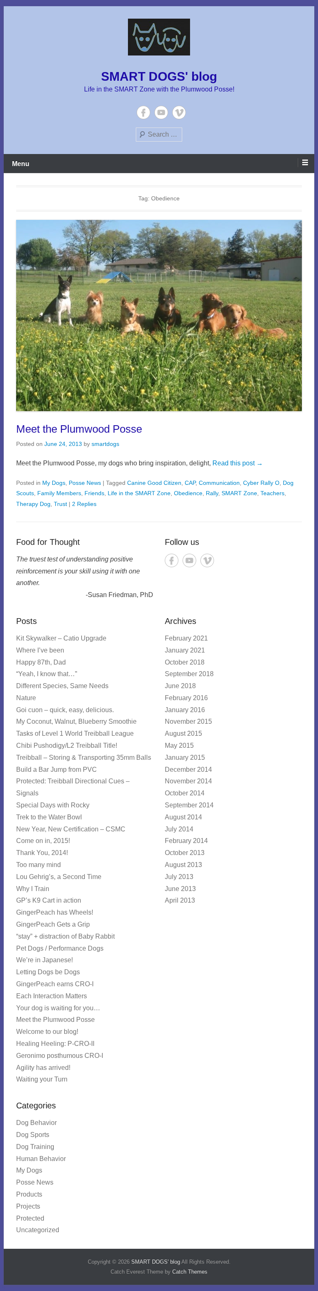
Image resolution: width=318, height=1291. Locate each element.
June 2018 (180, 685)
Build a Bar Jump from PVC (56, 769)
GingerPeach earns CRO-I (55, 984)
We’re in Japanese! (44, 959)
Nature (26, 697)
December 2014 (188, 769)
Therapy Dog (33, 504)
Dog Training (35, 1146)
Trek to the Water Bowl (49, 817)
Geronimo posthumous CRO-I (59, 1055)
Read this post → (237, 463)
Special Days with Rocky (52, 805)
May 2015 (179, 745)
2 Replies (84, 504)
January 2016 (185, 709)
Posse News (85, 482)
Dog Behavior (36, 1122)
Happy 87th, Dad (41, 662)
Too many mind (38, 864)
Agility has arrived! (43, 1067)
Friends (94, 493)
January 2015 (185, 757)
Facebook (143, 112)
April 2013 (180, 900)
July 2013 (179, 876)
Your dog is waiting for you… (58, 1008)
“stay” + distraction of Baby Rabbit (65, 936)
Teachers (272, 493)
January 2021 (185, 650)
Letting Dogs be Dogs (48, 971)
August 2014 (183, 817)
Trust (60, 504)
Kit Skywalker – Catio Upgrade (61, 638)
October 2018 (185, 662)
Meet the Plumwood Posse (79, 429)
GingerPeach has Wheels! (54, 912)
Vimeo (179, 112)
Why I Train (32, 888)
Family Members (59, 493)
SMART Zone (239, 493)
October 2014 (185, 793)
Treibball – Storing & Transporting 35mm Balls (83, 757)
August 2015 (183, 733)
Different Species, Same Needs (62, 685)
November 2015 (188, 721)
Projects (28, 1206)
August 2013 (183, 864)
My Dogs (53, 482)
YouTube (161, 112)
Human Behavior (41, 1158)
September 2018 (189, 673)
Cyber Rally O (261, 482)
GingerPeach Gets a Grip (53, 924)
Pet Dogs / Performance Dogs (60, 948)
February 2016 (186, 697)
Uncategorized (37, 1229)
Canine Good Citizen (154, 482)
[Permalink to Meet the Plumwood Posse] (159, 315)
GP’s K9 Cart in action (48, 900)
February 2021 (186, 638)
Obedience (188, 493)
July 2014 (179, 829)
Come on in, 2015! (43, 840)
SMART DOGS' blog (159, 76)
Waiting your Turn (41, 1079)
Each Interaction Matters (51, 996)
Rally (212, 493)
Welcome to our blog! (47, 1031)
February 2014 (186, 840)
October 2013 (185, 852)
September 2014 (189, 805)
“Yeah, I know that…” (46, 673)
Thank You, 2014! (42, 852)
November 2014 (188, 781)
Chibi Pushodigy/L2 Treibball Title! (66, 745)
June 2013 (180, 888)
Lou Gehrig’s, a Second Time (58, 876)
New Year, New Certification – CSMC (70, 829)
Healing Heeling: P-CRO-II (55, 1043)
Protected (30, 1218)
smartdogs (105, 444)
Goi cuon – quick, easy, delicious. (65, 709)
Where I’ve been (40, 650)
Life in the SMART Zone (139, 493)
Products (29, 1194)
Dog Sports (32, 1134)
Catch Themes (189, 1272)
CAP (190, 482)
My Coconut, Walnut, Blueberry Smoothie (76, 721)
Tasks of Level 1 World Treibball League (75, 733)
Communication (219, 482)
